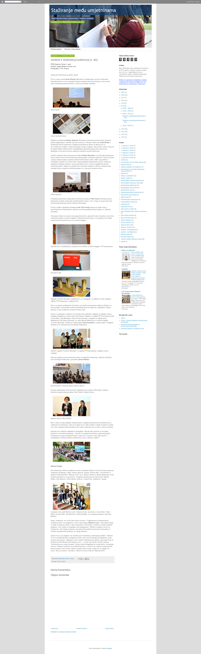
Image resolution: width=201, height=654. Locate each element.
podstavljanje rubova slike (129, 188)
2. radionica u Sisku (127, 148)
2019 (123, 92)
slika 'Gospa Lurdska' (127, 209)
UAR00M (124, 269)
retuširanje (124, 204)
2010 (123, 137)
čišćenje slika (125, 164)
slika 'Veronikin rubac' (127, 218)
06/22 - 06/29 (127, 108)
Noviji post (54, 628)
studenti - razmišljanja (128, 232)
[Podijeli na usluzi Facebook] (86, 559)
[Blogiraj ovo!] (81, 559)
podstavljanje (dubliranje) (129, 185)
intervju (123, 173)
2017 (123, 97)
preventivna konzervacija (129, 195)
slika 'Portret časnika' (127, 215)
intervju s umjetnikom (127, 176)
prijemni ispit (125, 197)
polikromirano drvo (127, 190)
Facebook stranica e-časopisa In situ (132, 328)
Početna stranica (56, 49)
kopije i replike (125, 178)
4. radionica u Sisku (127, 150)
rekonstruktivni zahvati (128, 202)
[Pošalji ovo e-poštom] (79, 559)
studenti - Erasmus (127, 227)
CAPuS (123, 160)
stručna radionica (126, 222)
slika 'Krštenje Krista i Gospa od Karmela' (134, 211)
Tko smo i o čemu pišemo (72, 49)
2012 (123, 131)
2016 (123, 100)
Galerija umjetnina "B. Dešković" (131, 167)
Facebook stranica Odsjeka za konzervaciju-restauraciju (130, 325)
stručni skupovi (61, 561)
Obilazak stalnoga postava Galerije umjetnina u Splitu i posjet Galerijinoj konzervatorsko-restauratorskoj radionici (138, 274)
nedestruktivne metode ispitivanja (131, 180)
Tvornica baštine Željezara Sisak (131, 239)
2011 (123, 134)
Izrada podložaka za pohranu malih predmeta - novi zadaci (138, 296)
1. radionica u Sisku (127, 146)
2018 (123, 95)
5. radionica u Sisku (127, 153)
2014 (123, 106)
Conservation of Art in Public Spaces (132, 162)
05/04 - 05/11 (127, 114)
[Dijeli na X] (83, 559)
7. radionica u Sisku (127, 157)
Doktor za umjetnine (128, 250)
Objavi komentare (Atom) (68, 632)
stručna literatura (126, 220)
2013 (123, 129)
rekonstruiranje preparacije (129, 199)
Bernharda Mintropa (94, 81)
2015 (123, 103)
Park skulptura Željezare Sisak (130, 183)
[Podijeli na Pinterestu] (88, 559)
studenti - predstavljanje (128, 229)
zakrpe (123, 241)
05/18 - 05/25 (127, 111)
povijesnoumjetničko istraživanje (131, 192)
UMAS (123, 318)
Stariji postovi (109, 628)
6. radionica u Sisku (127, 155)
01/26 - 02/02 (127, 125)
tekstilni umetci (125, 234)
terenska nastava (126, 237)
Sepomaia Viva (126, 206)
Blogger (109, 648)
